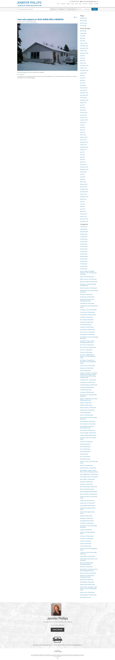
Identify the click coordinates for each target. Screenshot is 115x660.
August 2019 (83, 199)
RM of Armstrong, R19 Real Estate (88, 486)
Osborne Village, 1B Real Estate (88, 433)
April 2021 (82, 159)
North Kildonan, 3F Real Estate (87, 421)
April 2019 (82, 209)
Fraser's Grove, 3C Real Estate (87, 365)
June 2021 (82, 154)
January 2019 (83, 216)
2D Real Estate (83, 239)
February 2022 (83, 137)
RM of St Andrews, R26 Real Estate (88, 494)
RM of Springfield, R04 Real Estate (88, 491)
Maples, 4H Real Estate (86, 402)
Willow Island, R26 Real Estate (87, 584)
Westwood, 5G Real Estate (86, 579)
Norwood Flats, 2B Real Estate (87, 430)
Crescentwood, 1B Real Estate (87, 312)
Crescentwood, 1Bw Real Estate (88, 314)
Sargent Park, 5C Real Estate (87, 503)
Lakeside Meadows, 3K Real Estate (88, 385)
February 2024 (83, 88)
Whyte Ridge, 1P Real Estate (87, 582)
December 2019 (84, 189)
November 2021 (84, 142)
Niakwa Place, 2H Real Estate (87, 410)
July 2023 (82, 105)
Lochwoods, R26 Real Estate (87, 387)
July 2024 (82, 75)
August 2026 (83, 33)
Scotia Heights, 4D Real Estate (87, 505)
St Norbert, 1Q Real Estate (86, 538)
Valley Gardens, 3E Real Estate (87, 556)
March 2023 (83, 110)
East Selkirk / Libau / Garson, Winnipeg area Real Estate (87, 341)
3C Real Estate (83, 246)
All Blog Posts (83, 18)
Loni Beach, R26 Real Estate (87, 392)
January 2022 (83, 139)
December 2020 (84, 167)
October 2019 (83, 194)
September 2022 (84, 120)
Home (58, 3)
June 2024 (82, 78)
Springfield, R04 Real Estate (87, 521)
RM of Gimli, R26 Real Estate (87, 489)
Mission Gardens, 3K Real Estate (88, 407)
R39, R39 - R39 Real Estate (86, 465)
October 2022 (83, 117)
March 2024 (83, 85)
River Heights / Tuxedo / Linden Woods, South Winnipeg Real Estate (89, 471)
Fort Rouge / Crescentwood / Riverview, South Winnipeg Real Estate (88, 361)
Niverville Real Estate (85, 412)
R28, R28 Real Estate (85, 459)
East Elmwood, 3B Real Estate (87, 329)
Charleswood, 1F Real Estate (87, 303)
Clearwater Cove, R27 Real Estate (88, 310)
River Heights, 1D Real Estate (87, 479)
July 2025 (82, 55)
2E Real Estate (83, 241)
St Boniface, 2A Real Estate (86, 523)
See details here (20, 74)
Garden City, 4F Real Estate (86, 368)
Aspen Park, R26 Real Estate (87, 276)
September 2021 (84, 147)
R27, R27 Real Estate (85, 456)
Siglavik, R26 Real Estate (86, 516)
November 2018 (84, 221)
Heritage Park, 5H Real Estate (87, 382)
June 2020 (82, 177)
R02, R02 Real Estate (85, 444)
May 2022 (82, 130)
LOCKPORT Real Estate (86, 390)
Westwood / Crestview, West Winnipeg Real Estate (87, 576)
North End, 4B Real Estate (86, 415)
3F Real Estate (83, 251)
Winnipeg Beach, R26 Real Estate (88, 595)
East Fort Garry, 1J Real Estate (87, 332)
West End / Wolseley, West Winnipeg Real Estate (86, 563)
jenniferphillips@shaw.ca (77, 645)
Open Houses (83, 23)
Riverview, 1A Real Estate (86, 484)
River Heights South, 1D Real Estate (89, 477)
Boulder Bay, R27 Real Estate (87, 297)
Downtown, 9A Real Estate (86, 322)
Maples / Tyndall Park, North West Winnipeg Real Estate (88, 399)
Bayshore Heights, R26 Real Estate (88, 281)
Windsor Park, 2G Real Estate (87, 592)
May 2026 (82, 38)
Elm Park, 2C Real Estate (86, 350)
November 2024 (84, 65)
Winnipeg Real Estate (85, 597)
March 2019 (83, 211)
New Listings (83, 20)
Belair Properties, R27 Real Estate (88, 288)
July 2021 (82, 152)
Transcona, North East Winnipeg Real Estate (29, 22)
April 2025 (82, 60)
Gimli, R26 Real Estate (85, 370)
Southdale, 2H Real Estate (86, 518)
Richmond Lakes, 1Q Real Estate (88, 468)
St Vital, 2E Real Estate (85, 546)
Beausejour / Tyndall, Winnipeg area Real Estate (88, 284)
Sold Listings (83, 25)
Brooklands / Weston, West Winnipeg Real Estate (87, 300)
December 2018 (84, 219)
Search (94, 9)
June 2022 (82, 127)
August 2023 (83, 102)
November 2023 (84, 95)
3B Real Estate (83, 244)
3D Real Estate (83, 249)
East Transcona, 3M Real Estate (88, 347)
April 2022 (82, 132)
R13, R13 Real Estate (85, 449)
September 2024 (84, 70)
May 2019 (82, 206)
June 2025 (82, 58)
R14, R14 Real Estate (85, 451)
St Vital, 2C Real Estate (85, 541)
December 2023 (84, 92)
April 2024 (82, 83)
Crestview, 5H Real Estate (86, 317)
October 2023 (83, 97)
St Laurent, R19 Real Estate (87, 536)
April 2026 (82, 41)
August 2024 (83, 73)
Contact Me (84, 3)
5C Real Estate (83, 264)
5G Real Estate (83, 266)
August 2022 (83, 122)
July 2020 (82, 174)
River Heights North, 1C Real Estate (89, 474)
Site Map (96, 3)
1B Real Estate (83, 229)
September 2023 (84, 100)
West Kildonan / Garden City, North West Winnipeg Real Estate (89, 569)
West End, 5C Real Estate (86, 566)
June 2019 (82, 204)
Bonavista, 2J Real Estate (86, 294)
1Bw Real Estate (84, 231)
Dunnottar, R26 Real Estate (87, 327)
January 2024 (83, 90)
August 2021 (83, 149)
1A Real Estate (83, 226)
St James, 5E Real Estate (86, 529)
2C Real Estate (83, 236)
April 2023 (82, 107)
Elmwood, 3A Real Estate (86, 352)
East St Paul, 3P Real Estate (87, 345)
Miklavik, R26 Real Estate (86, 405)
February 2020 (83, 184)
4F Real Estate (83, 261)
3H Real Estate (83, 254)
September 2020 (84, 169)
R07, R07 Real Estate (85, 446)
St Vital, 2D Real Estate (85, 543)
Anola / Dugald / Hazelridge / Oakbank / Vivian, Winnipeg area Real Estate (88, 273)
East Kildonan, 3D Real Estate (87, 334)
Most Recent (83, 31)
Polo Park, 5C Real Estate (86, 441)
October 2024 (83, 68)
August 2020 (83, 172)
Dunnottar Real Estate (85, 324)
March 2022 (83, 135)
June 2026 (82, 36)
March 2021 (83, 162)
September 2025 (84, 53)
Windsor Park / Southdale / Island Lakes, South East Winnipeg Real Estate (88, 588)
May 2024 (82, 80)
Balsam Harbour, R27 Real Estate (88, 279)
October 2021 (83, 144)
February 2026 (83, 43)
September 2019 (84, 196)
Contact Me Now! (57, 629)
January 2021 (83, 164)
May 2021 (82, 157)
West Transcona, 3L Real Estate (88, 573)
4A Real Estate (83, 259)
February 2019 (83, 214)
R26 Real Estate (84, 454)
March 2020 (83, 182)
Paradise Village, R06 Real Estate (88, 435)
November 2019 (84, 191)
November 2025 (84, 48)
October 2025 (83, 50)
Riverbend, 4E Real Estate (86, 481)
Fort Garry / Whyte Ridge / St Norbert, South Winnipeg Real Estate (87, 356)
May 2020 (82, 179)
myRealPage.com (57, 652)
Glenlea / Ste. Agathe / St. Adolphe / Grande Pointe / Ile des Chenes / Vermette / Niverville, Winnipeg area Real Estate (89, 375)
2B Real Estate (83, 234)
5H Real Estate (83, 269)
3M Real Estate (84, 256)
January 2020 (83, 186)
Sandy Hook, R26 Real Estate (87, 500)
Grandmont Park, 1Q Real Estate (88, 380)
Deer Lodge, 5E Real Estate (87, 319)
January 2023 (83, 115)
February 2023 (83, 112)
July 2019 (82, 201)
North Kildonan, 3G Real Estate (88, 424)
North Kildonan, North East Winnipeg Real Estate (87, 427)
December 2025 (84, 45)
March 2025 (83, 63)
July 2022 (82, 125)
